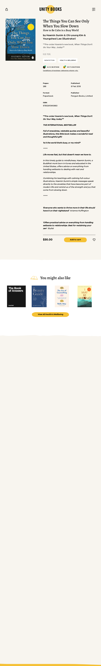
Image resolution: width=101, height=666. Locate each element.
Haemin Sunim (55, 35)
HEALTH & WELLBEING (68, 60)
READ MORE (47, 54)
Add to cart (75, 240)
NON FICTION (49, 60)
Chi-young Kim (75, 35)
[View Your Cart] (7, 9)
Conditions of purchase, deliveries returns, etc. (60, 70)
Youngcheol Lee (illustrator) (59, 39)
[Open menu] (93, 9)
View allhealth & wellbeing (50, 314)
